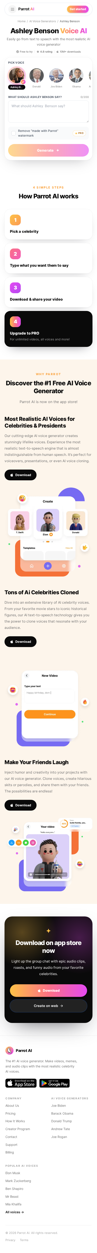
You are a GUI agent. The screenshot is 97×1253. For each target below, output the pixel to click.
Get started (78, 9)
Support (11, 1145)
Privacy (10, 1240)
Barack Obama (62, 1113)
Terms (24, 1240)
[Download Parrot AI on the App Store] (21, 1083)
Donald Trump (61, 1121)
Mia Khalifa (13, 1204)
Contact (11, 1137)
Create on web (46, 1006)
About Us (12, 1105)
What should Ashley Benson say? (35, 97)
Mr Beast (11, 1196)
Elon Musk (12, 1173)
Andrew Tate (60, 1129)
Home (21, 21)
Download (23, 475)
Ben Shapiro (14, 1189)
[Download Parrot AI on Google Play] (54, 1083)
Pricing (10, 1113)
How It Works (15, 1121)
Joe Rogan (59, 1137)
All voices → (14, 1212)
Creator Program (17, 1129)
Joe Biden (58, 1105)
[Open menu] (12, 9)
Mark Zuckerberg (18, 1181)
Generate (45, 150)
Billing (9, 1152)
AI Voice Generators (42, 21)
